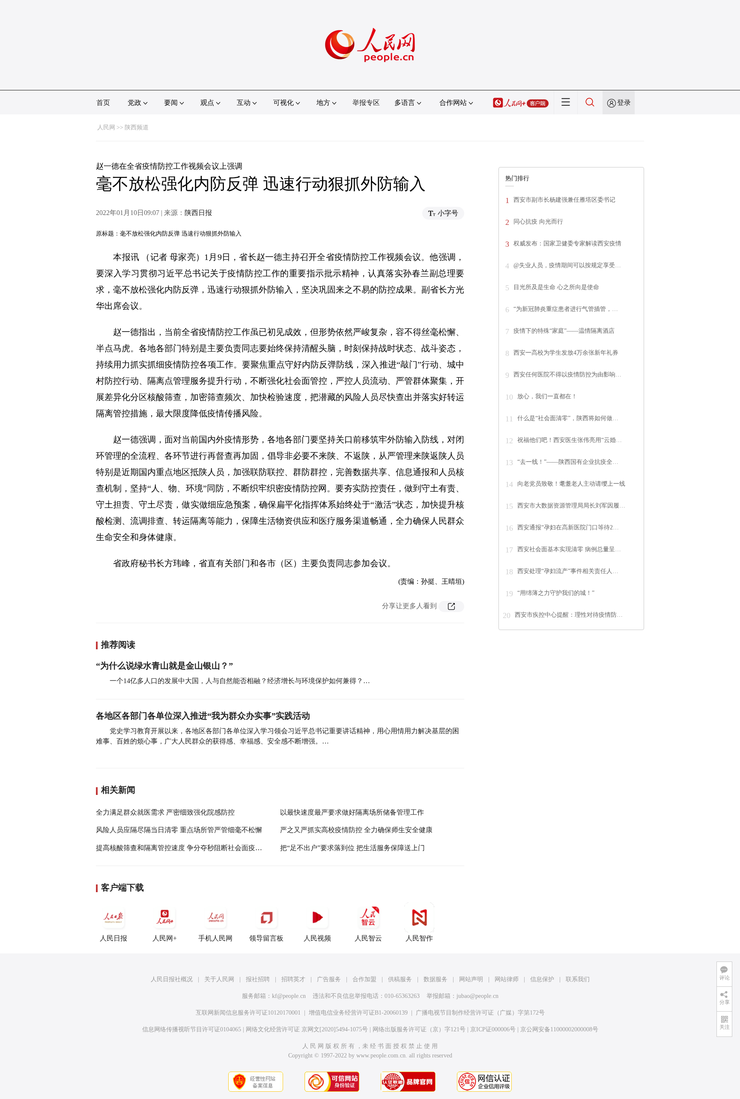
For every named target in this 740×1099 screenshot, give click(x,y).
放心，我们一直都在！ (547, 396)
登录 (624, 102)
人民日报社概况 (172, 979)
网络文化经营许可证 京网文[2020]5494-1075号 (307, 1029)
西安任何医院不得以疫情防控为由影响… (567, 374)
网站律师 (507, 979)
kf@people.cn (289, 996)
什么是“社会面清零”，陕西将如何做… (567, 418)
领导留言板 (266, 938)
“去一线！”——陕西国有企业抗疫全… (567, 462)
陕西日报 (198, 212)
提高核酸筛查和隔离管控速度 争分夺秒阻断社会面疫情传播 (186, 847)
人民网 (106, 127)
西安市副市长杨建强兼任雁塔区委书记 (564, 200)
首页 (103, 102)
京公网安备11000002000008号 (559, 1029)
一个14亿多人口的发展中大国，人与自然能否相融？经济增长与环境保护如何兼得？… (240, 680)
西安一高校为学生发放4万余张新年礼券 (565, 352)
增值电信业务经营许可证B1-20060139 (358, 1012)
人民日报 (113, 938)
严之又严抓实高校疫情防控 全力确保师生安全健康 (356, 829)
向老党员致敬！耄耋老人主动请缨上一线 (571, 484)
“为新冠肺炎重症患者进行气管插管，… (565, 309)
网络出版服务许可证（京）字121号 (419, 1029)
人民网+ (164, 938)
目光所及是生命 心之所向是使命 (556, 287)
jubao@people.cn (477, 996)
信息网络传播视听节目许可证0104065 (191, 1029)
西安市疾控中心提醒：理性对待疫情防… (569, 615)
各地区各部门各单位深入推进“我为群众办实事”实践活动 (203, 715)
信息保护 (542, 979)
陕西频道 (137, 127)
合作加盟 (364, 979)
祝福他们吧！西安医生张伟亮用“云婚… (569, 440)
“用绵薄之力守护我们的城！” (555, 593)
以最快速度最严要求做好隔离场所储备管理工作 (352, 812)
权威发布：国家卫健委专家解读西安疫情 (567, 243)
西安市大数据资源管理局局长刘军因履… (571, 505)
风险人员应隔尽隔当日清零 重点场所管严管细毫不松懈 (179, 829)
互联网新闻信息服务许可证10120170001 (248, 1012)
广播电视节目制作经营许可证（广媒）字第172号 (480, 1012)
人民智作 (419, 938)
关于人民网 (219, 979)
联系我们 (578, 979)
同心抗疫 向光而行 (538, 221)
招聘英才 (293, 979)
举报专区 (366, 102)
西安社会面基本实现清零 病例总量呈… (569, 549)
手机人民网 (215, 938)
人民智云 (368, 938)
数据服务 (436, 979)
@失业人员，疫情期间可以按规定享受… (567, 265)
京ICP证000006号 (493, 1029)
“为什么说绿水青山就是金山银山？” (164, 665)
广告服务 (329, 979)
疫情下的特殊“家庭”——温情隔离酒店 (564, 331)
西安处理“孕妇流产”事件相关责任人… (567, 571)
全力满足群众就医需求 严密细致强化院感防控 (165, 812)
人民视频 (317, 938)
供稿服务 (400, 979)
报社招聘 (258, 979)
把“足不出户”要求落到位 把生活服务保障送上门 (352, 847)
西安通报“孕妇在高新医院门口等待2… (568, 527)
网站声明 (471, 979)
